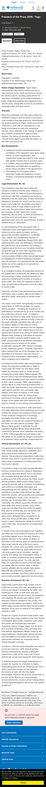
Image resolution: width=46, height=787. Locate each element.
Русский (31, 2)
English (14, 2)
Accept (23, 783)
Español (22, 2)
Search (33, 9)
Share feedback (14, 722)
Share (19, 34)
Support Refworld (38, 9)
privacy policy (8, 776)
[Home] (12, 8)
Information (19, 41)
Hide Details (6, 23)
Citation (7, 34)
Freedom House (25, 27)
